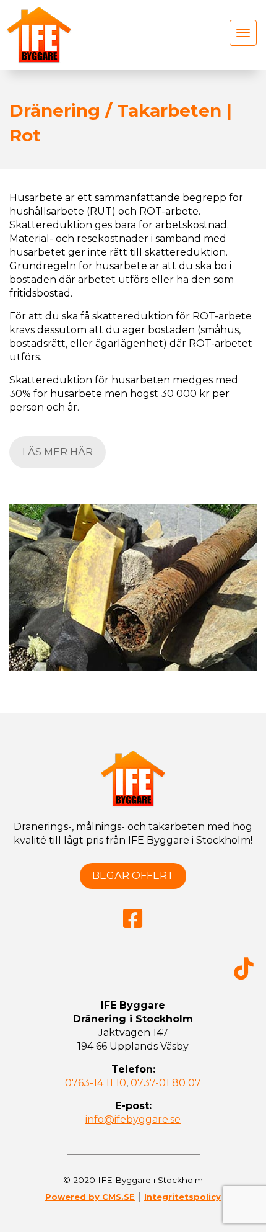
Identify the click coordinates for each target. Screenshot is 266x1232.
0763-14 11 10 (95, 1083)
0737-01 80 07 (166, 1083)
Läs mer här (57, 452)
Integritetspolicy (182, 1197)
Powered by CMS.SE (90, 1197)
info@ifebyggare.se (133, 1119)
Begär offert (133, 876)
